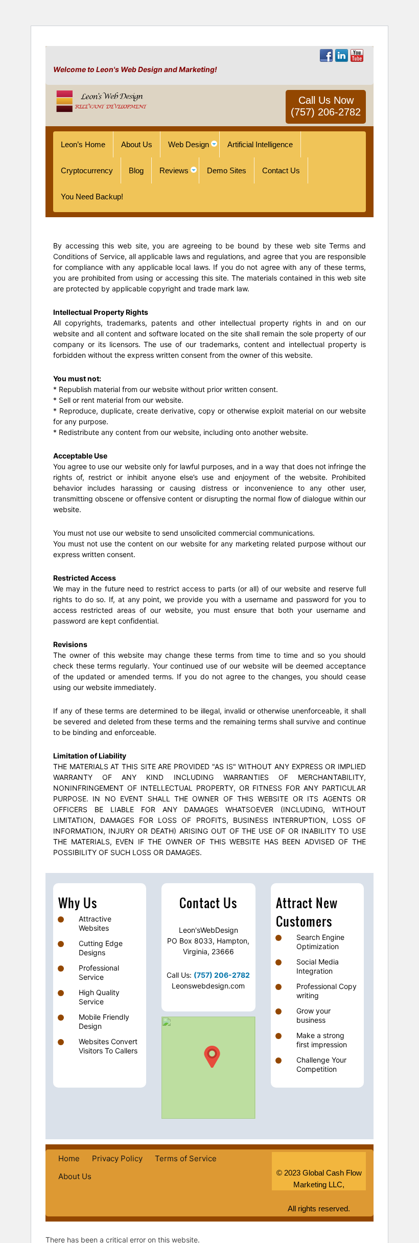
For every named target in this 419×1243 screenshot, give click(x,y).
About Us (74, 1176)
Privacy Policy (117, 1158)
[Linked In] (341, 55)
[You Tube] (357, 55)
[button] (212, 1057)
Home (69, 1158)
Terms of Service (186, 1158)
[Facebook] (326, 55)
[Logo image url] (100, 100)
